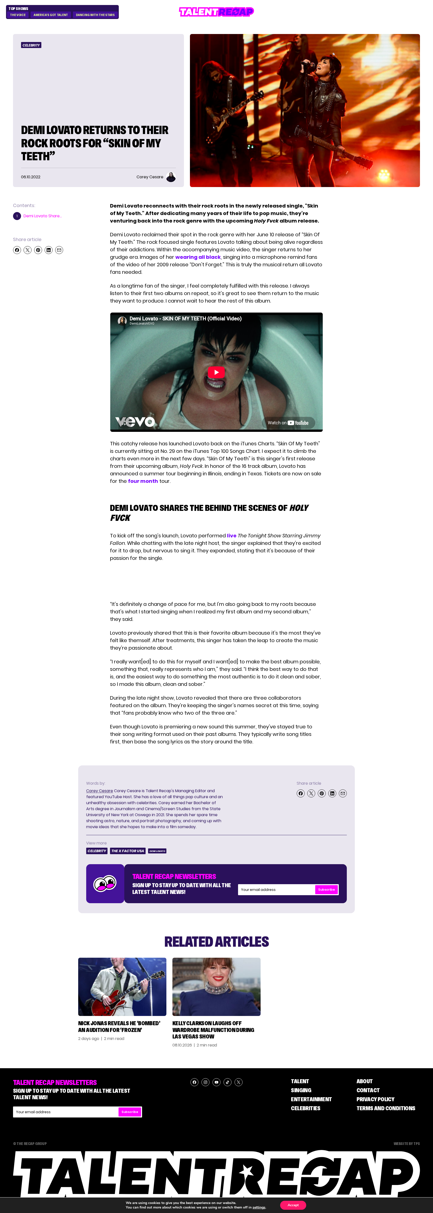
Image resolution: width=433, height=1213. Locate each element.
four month (143, 481)
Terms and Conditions (386, 1108)
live (232, 535)
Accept (293, 1205)
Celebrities (305, 1108)
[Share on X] (28, 250)
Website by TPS (407, 1143)
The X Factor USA (128, 850)
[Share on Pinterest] (38, 250)
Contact (368, 1090)
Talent (300, 1081)
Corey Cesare (99, 791)
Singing (301, 1090)
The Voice (17, 15)
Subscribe (326, 889)
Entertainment (311, 1099)
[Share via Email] (59, 250)
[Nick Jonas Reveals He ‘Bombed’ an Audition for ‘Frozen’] (122, 987)
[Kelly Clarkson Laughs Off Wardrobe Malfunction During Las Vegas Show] (216, 987)
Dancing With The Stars (95, 15)
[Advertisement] (216, 581)
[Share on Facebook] (17, 250)
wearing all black (198, 257)
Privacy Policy (375, 1099)
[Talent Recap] (216, 12)
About (365, 1081)
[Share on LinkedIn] (49, 250)
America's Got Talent (51, 15)
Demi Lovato (157, 851)
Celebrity (31, 45)
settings (259, 1207)
